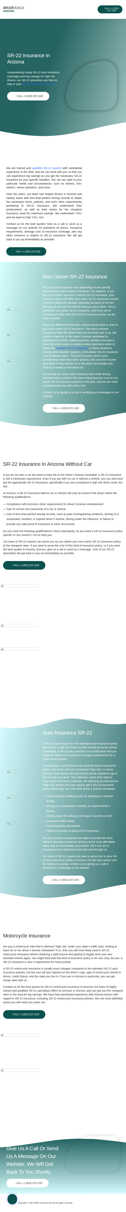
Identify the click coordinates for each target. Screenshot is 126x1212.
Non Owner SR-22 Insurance (75, 276)
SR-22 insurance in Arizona (39, 84)
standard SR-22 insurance (72, 348)
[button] (61, 9)
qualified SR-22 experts (47, 168)
